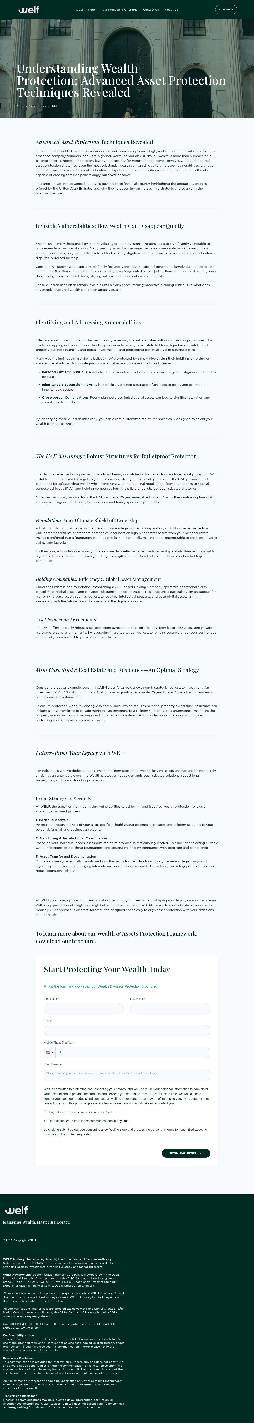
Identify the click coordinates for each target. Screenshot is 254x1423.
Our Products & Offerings (119, 9)
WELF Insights (85, 9)
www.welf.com (30, 1327)
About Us (171, 9)
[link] (29, 9)
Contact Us (151, 9)
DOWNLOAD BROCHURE (186, 1153)
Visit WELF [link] (226, 9)
